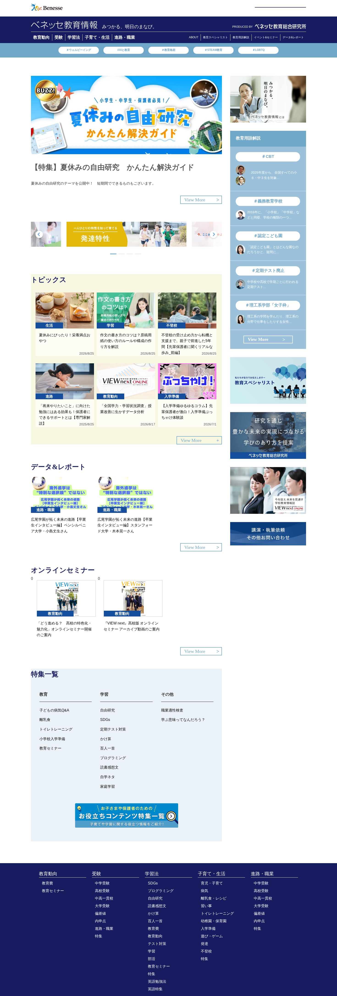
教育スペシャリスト (215, 37)
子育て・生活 (97, 37)
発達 (204, 944)
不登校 (206, 951)
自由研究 (155, 898)
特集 (98, 936)
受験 (59, 37)
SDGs (153, 883)
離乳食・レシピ (214, 898)
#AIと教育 (123, 50)
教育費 (47, 883)
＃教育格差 (168, 50)
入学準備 (208, 928)
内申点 (100, 921)
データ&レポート (293, 37)
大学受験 (102, 906)
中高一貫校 (104, 898)
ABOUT (193, 37)
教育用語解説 (241, 37)
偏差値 (100, 913)
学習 (151, 951)
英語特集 (155, 989)
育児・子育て (212, 883)
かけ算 (153, 913)
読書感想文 (157, 906)
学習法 (74, 37)
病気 (204, 891)
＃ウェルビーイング (78, 50)
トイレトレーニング (217, 913)
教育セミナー (53, 891)
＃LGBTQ (258, 50)
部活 (151, 959)
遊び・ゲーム (212, 936)
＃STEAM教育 (213, 50)
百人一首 (155, 921)
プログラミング (161, 891)
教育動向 (41, 37)
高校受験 (102, 891)
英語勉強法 (157, 981)
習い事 (206, 906)
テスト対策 (157, 944)
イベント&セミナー (266, 37)
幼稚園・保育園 (214, 921)
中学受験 (102, 883)
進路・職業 (124, 37)
